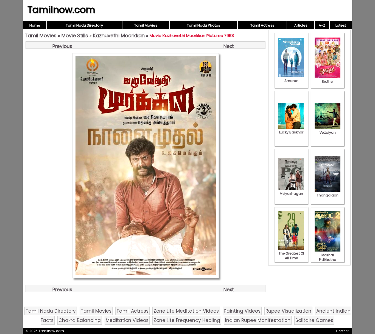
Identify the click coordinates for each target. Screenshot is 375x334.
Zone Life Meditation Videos (186, 311)
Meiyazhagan (291, 193)
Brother (328, 81)
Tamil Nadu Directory (84, 25)
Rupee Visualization (288, 311)
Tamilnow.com (61, 9)
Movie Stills (74, 35)
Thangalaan (327, 195)
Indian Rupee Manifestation (257, 320)
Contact (342, 331)
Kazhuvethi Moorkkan (119, 35)
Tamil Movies (145, 25)
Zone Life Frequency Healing (186, 320)
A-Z (322, 25)
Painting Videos (242, 311)
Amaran (291, 80)
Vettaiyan (328, 132)
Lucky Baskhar (291, 132)
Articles (300, 25)
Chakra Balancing (79, 320)
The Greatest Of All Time (291, 255)
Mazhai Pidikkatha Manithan (327, 260)
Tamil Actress (262, 25)
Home (34, 25)
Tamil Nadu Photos (203, 25)
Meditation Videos (127, 320)
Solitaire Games (314, 320)
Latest (340, 25)
